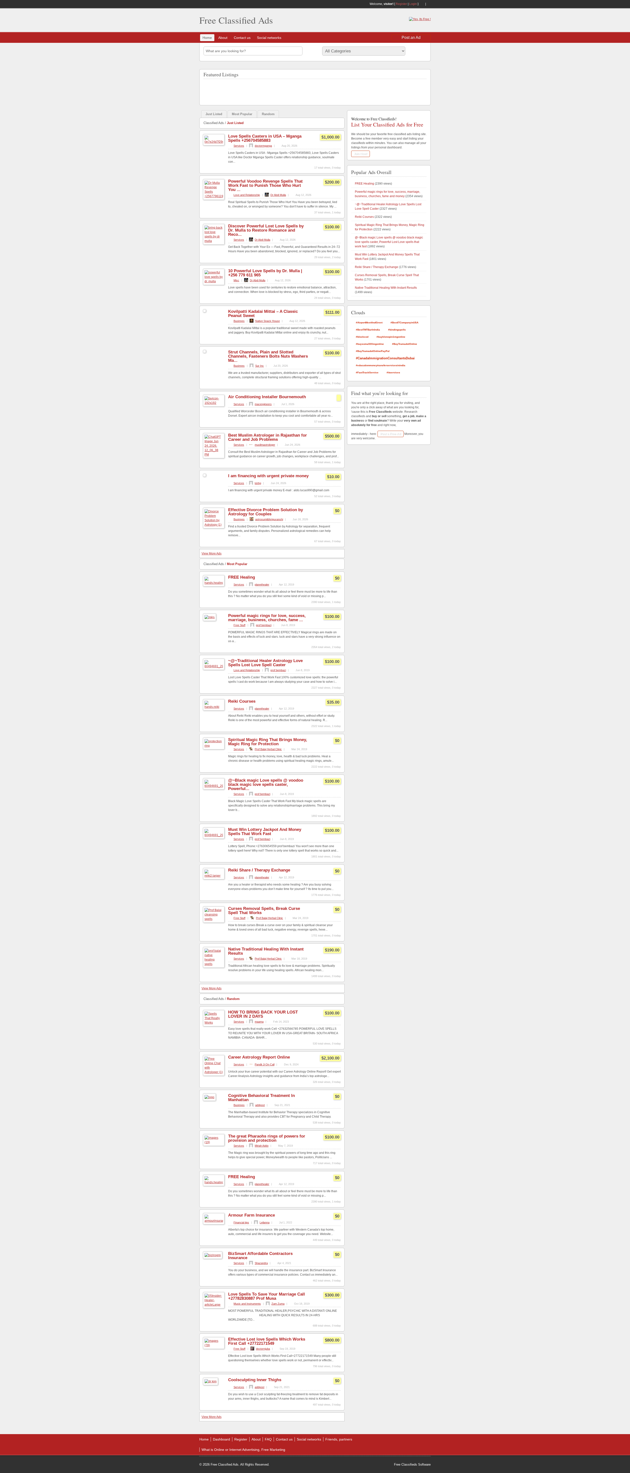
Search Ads (417, 51)
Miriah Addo (261, 1145)
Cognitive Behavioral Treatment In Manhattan (261, 1097)
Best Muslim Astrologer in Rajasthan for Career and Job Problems (267, 437)
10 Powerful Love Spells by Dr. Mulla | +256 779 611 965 (265, 273)
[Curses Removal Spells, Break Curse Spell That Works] (213, 919)
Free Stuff (239, 625)
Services (239, 145)
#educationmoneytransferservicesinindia (380, 365)
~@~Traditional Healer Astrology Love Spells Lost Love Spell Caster (265, 662)
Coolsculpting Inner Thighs (254, 1380)
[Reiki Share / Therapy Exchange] (213, 875)
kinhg (258, 483)
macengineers (263, 404)
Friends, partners (338, 1439)
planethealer (262, 584)
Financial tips (241, 1222)
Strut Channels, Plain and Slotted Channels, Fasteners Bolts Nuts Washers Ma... (268, 356)
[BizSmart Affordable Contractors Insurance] (212, 1255)
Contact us (242, 38)
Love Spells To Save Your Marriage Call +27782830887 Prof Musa (266, 1296)
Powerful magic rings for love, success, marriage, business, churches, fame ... (267, 617)
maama (259, 1021)
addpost (260, 1105)
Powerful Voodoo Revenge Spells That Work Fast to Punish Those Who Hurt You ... (265, 185)
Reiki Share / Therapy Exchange (259, 870)
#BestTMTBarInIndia (368, 329)
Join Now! (360, 154)
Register (401, 4)
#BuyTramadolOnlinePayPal (373, 351)
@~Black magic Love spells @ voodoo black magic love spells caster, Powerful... (265, 784)
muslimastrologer (265, 444)
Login (413, 4)
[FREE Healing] (213, 583)
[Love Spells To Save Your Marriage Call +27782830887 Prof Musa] (213, 1304)
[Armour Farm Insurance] (213, 1220)
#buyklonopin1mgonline (391, 336)
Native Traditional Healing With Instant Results (266, 951)
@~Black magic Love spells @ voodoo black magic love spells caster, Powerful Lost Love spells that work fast (389, 242)
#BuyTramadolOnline (404, 344)
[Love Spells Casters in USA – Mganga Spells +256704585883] (213, 141)
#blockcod (362, 336)
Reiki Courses (241, 701)
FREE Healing (241, 577)
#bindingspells (397, 329)
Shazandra (261, 1263)
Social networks (269, 38)
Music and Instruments (247, 1303)
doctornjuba (263, 1348)
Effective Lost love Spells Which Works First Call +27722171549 (266, 1341)
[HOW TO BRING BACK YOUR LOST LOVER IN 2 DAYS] (213, 1022)
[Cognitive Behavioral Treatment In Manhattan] (209, 1097)
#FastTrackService (367, 372)
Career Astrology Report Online (259, 1057)
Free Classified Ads (236, 20)
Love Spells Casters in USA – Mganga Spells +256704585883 (264, 138)
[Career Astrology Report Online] (213, 1072)
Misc (236, 280)
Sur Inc (259, 365)
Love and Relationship (247, 194)
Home (207, 38)
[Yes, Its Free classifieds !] (420, 19)
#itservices (393, 372)
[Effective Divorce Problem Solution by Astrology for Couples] (213, 524)
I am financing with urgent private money (268, 476)
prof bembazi (263, 625)
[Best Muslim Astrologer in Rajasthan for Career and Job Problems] (213, 454)
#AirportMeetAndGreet (369, 322)
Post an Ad (411, 37)
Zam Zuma (277, 1303)
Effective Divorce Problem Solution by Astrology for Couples (265, 511)
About (222, 38)
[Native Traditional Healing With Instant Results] (213, 964)
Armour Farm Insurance (251, 1215)
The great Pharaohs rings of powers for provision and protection (266, 1138)
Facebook (429, 4)
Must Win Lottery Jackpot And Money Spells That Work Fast (264, 831)
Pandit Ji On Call (264, 1064)
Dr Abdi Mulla (278, 194)
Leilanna (264, 1222)
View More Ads (211, 553)
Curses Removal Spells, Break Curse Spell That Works (264, 910)
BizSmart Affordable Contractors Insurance (260, 1255)
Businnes (239, 320)
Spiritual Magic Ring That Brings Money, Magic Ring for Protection (267, 741)
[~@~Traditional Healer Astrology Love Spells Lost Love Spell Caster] (213, 666)
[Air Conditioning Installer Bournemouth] (213, 403)
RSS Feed (422, 4)
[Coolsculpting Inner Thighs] (210, 1381)
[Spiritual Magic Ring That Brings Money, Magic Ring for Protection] (213, 745)
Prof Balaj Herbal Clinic (268, 749)
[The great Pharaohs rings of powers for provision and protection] (213, 1142)
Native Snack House (267, 320)
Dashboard (221, 1439)
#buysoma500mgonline (370, 344)
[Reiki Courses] (213, 707)
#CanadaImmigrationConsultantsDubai (385, 358)
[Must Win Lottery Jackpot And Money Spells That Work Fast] (213, 835)
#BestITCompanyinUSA (404, 322)
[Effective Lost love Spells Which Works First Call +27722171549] (213, 1345)
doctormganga (263, 145)
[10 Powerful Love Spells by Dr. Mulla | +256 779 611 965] (213, 281)
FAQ (268, 1439)
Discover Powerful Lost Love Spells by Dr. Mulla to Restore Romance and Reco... (266, 230)
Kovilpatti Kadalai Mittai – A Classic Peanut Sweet (263, 313)
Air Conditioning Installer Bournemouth (267, 397)
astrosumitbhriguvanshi (269, 519)
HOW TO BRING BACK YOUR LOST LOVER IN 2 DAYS (263, 1014)
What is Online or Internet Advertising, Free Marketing (243, 1450)
